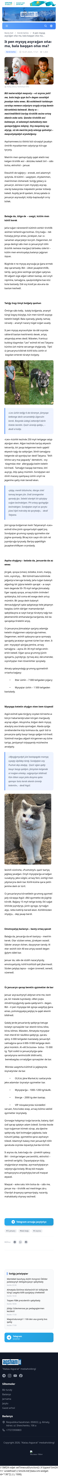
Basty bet (9, 33)
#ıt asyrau (37, 1231)
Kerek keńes (23, 33)
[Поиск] (45, 26)
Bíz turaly (7, 1389)
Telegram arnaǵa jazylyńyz (31, 1221)
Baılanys (6, 1394)
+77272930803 (13, 1430)
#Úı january (10, 1231)
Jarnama (6, 1398)
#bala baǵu (24, 1231)
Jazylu (5, 1403)
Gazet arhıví (8, 1407)
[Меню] (7, 26)
